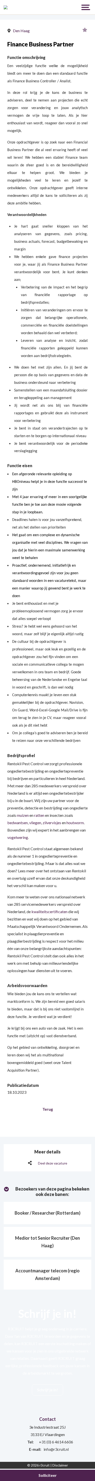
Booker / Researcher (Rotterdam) (47, 1213)
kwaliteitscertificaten (49, 911)
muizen (23, 815)
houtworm (75, 822)
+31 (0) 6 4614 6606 (56, 1441)
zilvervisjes (52, 822)
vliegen (35, 822)
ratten (39, 815)
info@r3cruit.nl (56, 1449)
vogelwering (17, 837)
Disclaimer (60, 1465)
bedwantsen (17, 822)
